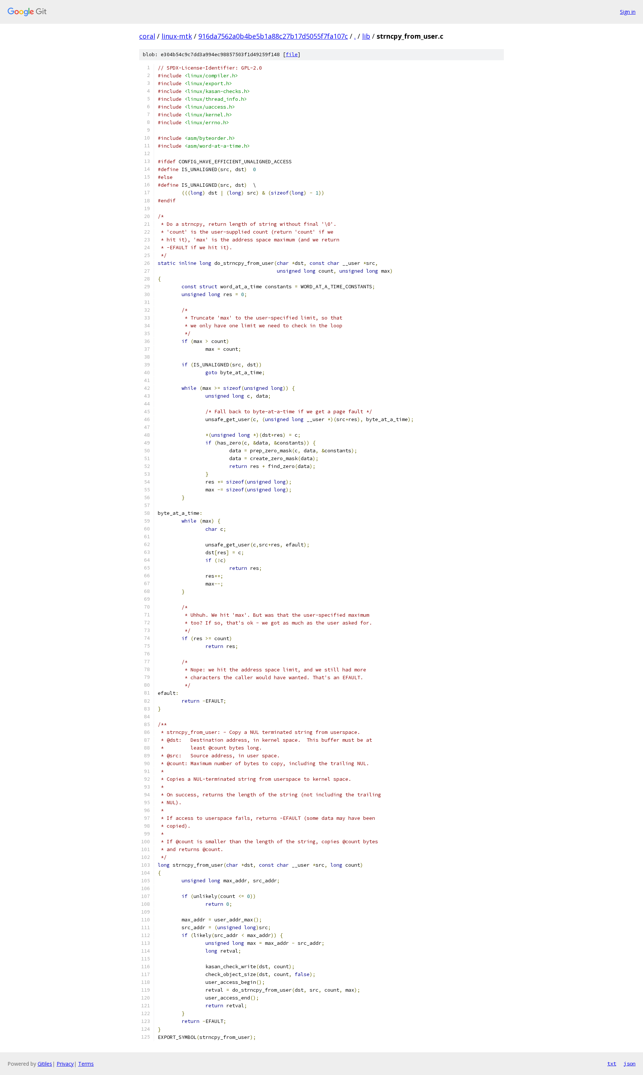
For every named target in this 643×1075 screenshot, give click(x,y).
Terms (86, 1063)
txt (611, 1063)
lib (366, 36)
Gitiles (45, 1063)
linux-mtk (176, 36)
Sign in (628, 11)
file (292, 54)
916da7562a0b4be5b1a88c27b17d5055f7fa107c (273, 36)
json (630, 1063)
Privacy (65, 1063)
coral (147, 36)
